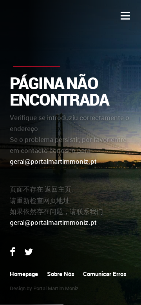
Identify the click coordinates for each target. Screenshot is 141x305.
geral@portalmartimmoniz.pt (53, 161)
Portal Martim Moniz (56, 288)
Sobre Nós (60, 274)
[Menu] (125, 15)
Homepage (24, 274)
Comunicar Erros (105, 274)
